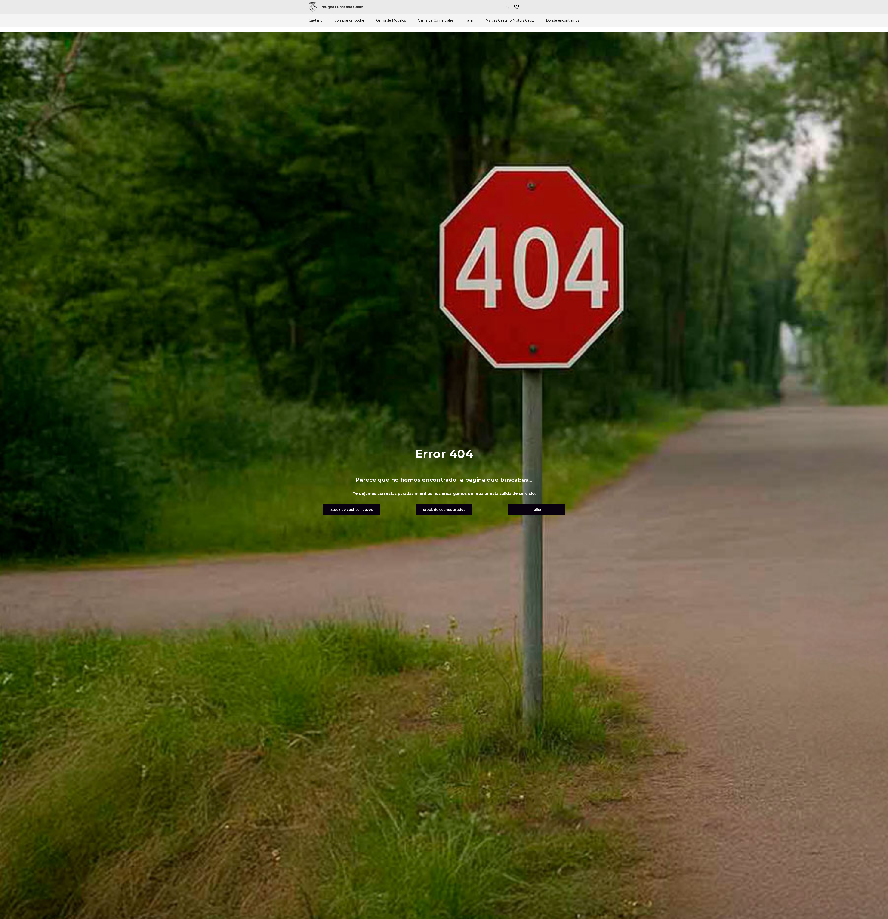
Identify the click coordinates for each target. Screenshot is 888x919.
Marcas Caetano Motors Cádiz (510, 20)
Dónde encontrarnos (562, 20)
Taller (469, 20)
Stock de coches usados (444, 510)
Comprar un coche (349, 20)
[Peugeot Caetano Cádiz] (313, 7)
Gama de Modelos (391, 20)
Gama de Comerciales (435, 20)
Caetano (315, 20)
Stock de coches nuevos (351, 510)
